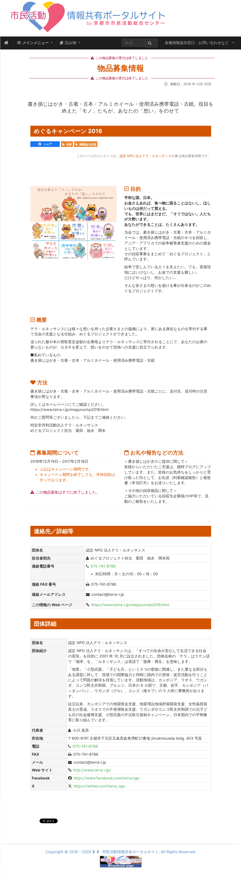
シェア (47, 144)
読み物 (70, 42)
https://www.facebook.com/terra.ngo (106, 778)
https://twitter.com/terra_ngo (99, 786)
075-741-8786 (103, 566)
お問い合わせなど (197, 42)
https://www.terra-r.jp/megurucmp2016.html (130, 604)
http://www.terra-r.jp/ (92, 770)
